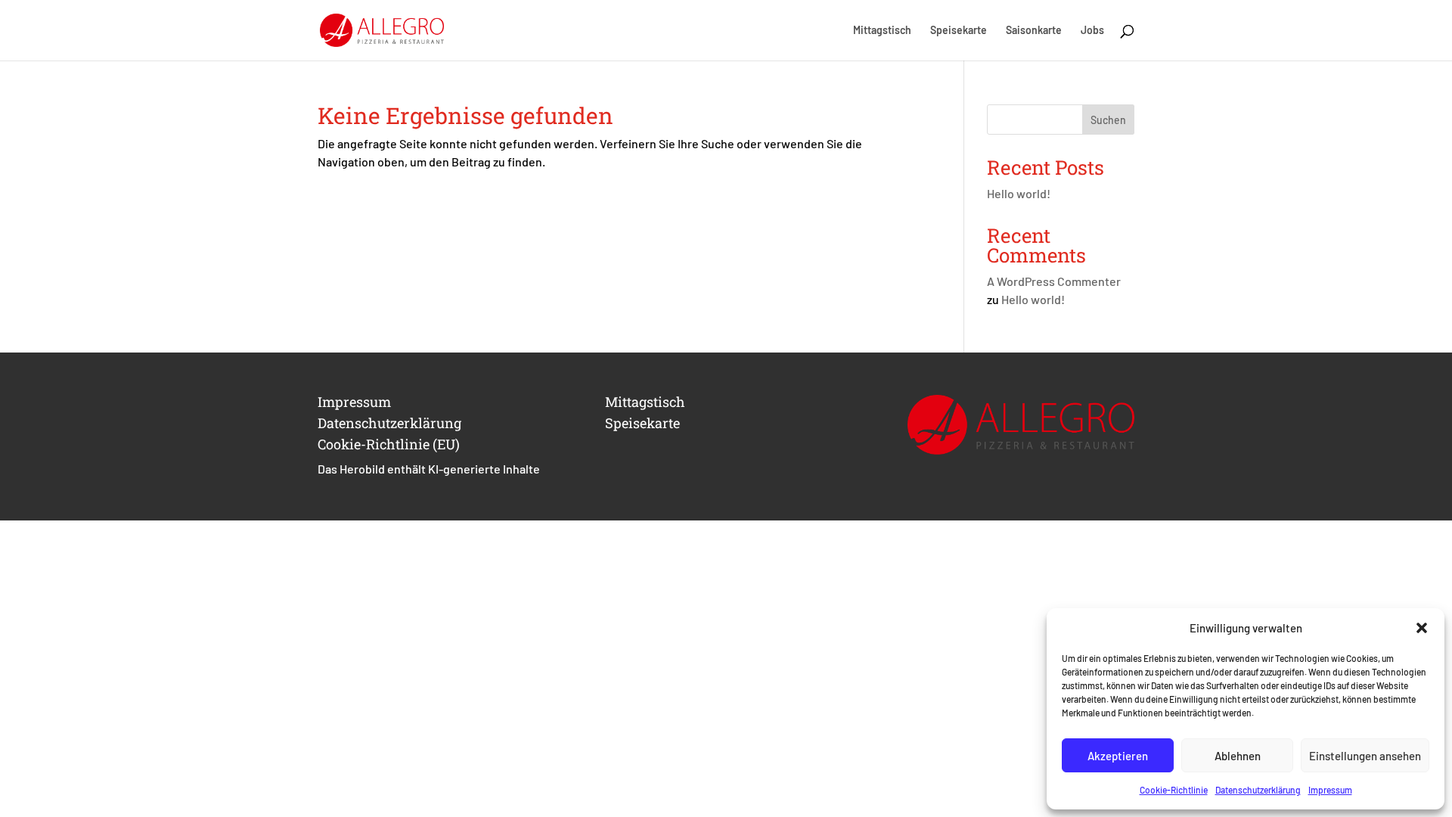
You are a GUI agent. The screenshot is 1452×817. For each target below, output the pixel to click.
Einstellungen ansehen (1365, 756)
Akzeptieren (1117, 756)
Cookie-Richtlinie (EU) (389, 444)
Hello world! (1018, 193)
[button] (1421, 627)
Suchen (1108, 119)
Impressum (1330, 789)
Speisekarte (958, 30)
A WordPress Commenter (1054, 281)
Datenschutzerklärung (1258, 789)
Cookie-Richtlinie (1174, 789)
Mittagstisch (882, 30)
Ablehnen (1238, 756)
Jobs (1092, 30)
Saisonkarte (1034, 30)
